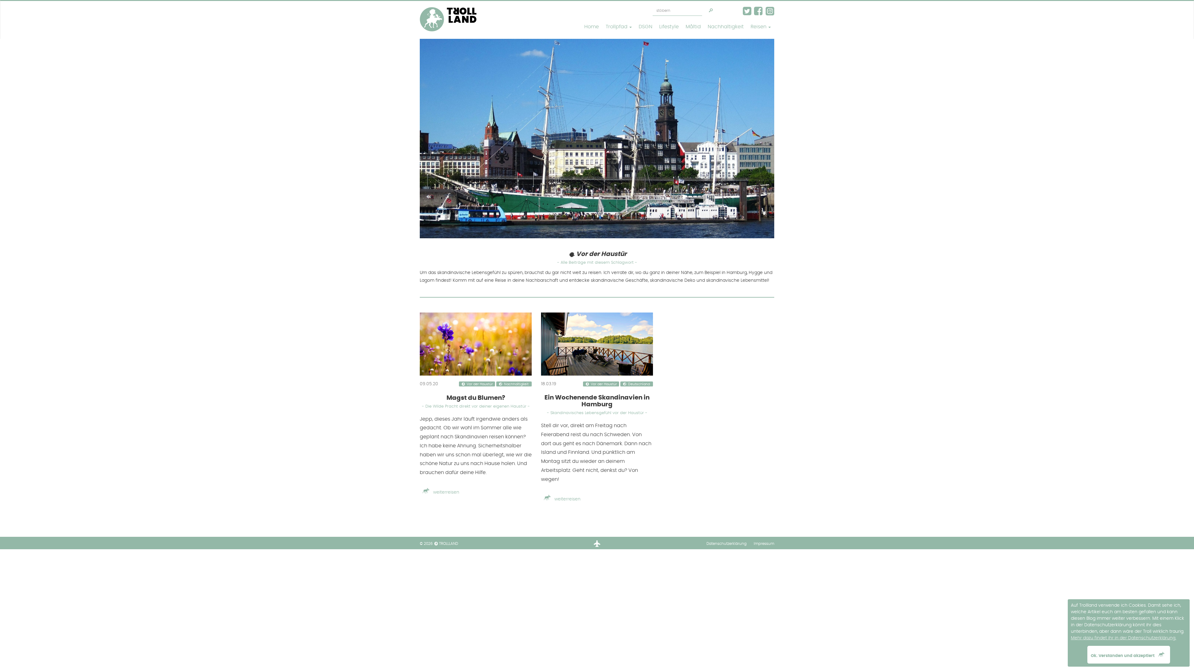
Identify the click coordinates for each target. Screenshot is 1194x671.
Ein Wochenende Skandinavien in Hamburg (597, 405)
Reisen (759, 26)
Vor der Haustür (480, 384)
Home (591, 26)
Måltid (693, 26)
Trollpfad (617, 26)
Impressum (764, 543)
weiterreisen (445, 492)
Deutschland (639, 384)
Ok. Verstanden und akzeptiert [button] (1123, 656)
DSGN (645, 26)
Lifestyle (669, 26)
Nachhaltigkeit (726, 26)
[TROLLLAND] (448, 8)
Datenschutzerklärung (726, 543)
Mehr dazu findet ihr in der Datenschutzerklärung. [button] (1123, 638)
